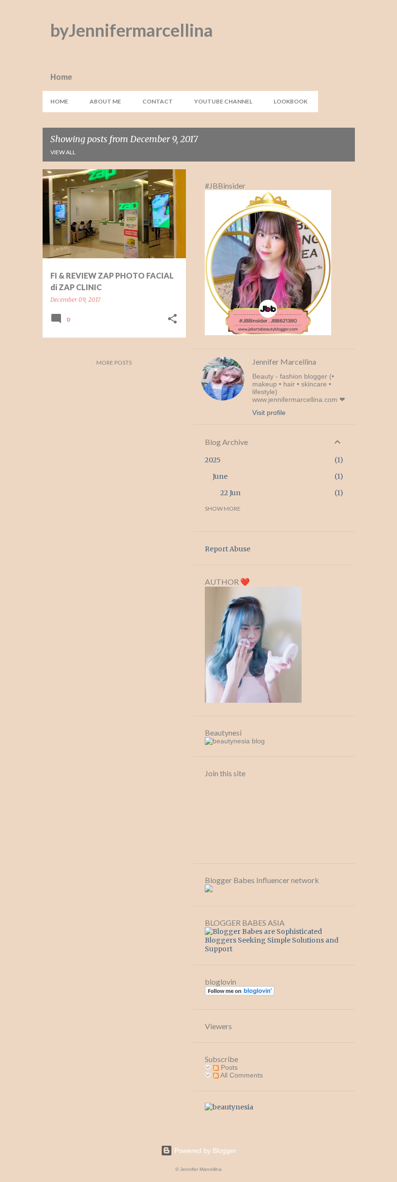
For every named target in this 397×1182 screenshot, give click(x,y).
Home (59, 101)
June (220, 476)
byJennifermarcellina (131, 30)
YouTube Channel (223, 101)
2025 (213, 460)
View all (63, 152)
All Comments (241, 1075)
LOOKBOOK (290, 101)
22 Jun (230, 492)
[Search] (349, 31)
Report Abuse (227, 549)
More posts (114, 362)
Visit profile (269, 412)
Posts (228, 1067)
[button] (172, 319)
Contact (157, 101)
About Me (105, 101)
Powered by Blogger (204, 1150)
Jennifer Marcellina (284, 361)
